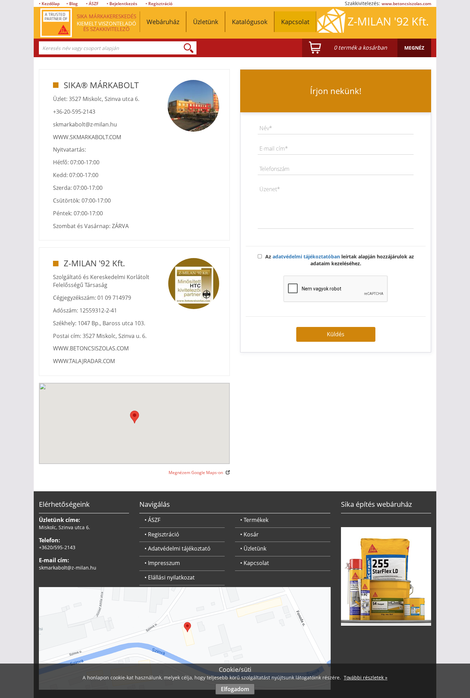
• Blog (72, 4)
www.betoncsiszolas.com (406, 4)
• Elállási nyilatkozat (170, 577)
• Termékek (254, 520)
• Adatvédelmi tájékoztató (178, 548)
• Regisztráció (159, 4)
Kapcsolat (295, 22)
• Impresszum (162, 563)
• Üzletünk (253, 548)
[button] (134, 417)
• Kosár (249, 534)
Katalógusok (249, 22)
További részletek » (365, 677)
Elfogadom (235, 689)
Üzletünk (205, 22)
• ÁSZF (92, 4)
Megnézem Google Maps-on (196, 472)
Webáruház (163, 22)
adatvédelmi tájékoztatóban (306, 256)
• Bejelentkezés (122, 4)
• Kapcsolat (254, 563)
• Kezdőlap (49, 4)
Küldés (335, 334)
